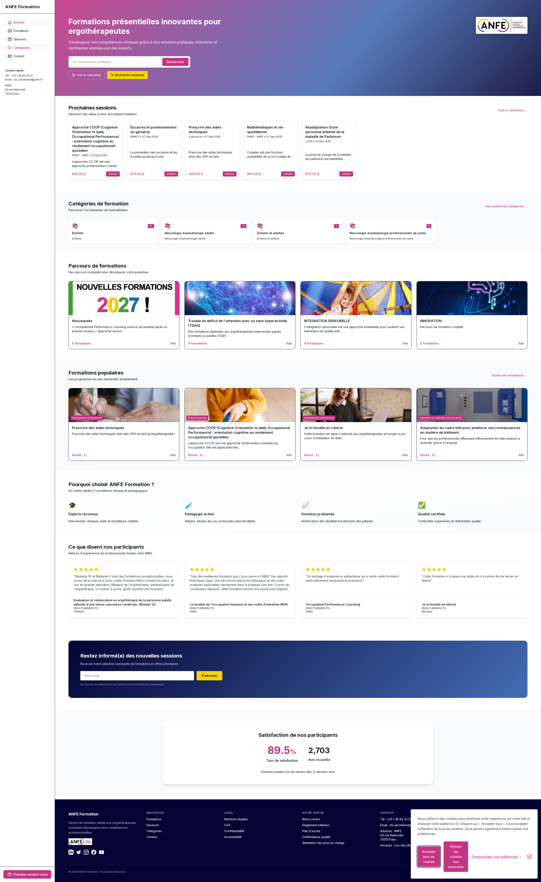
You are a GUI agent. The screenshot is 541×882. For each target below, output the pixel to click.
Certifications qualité (316, 837)
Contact (19, 56)
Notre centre (311, 819)
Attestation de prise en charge (323, 843)
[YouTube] (101, 852)
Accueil (19, 22)
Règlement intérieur (315, 825)
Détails (113, 173)
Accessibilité (233, 837)
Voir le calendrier (89, 75)
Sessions (20, 39)
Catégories (22, 47)
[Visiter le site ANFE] (501, 25)
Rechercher (175, 62)
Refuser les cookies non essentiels (455, 856)
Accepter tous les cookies (429, 856)
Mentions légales (236, 819)
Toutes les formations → (509, 375)
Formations (21, 31)
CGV (227, 825)
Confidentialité (234, 831)
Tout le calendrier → (512, 110)
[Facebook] (93, 852)
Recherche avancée (129, 75)
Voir (173, 343)
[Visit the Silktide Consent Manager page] (530, 857)
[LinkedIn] (71, 852)
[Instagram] (86, 852)
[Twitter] (78, 852)
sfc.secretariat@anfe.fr (28, 79)
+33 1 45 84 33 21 (22, 75)
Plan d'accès (311, 831)
